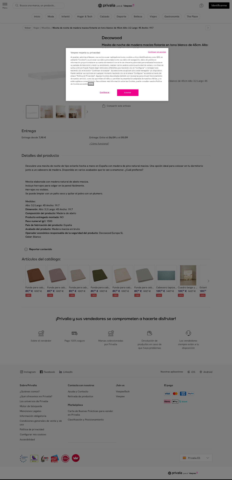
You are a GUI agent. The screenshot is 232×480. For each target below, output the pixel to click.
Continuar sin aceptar (157, 52)
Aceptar (127, 92)
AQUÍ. (91, 84)
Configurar (105, 92)
